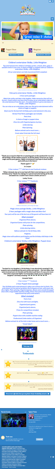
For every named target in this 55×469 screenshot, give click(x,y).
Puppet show (46, 241)
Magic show (14, 209)
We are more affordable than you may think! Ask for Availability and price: (26, 394)
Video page (26, 346)
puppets (33, 108)
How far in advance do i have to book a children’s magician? (41, 427)
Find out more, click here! (16, 54)
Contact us (39, 439)
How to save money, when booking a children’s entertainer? (43, 416)
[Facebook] (52, 1)
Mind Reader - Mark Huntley (9, 467)
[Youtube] (50, 1)
